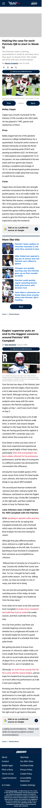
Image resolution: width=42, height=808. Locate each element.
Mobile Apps (7, 765)
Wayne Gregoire (11, 63)
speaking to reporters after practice (23, 518)
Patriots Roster (14, 314)
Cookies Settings (27, 785)
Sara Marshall (10, 345)
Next (33, 103)
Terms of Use (8, 774)
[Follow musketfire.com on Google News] (36, 229)
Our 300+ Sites (26, 761)
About (4, 757)
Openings (24, 757)
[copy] (15, 67)
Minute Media (13, 791)
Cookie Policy (26, 774)
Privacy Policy (26, 769)
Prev (9, 103)
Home (4, 314)
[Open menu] (3, 3)
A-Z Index (6, 785)
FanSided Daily (26, 765)
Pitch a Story (7, 769)
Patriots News (14, 741)
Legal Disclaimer (9, 778)
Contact (5, 761)
